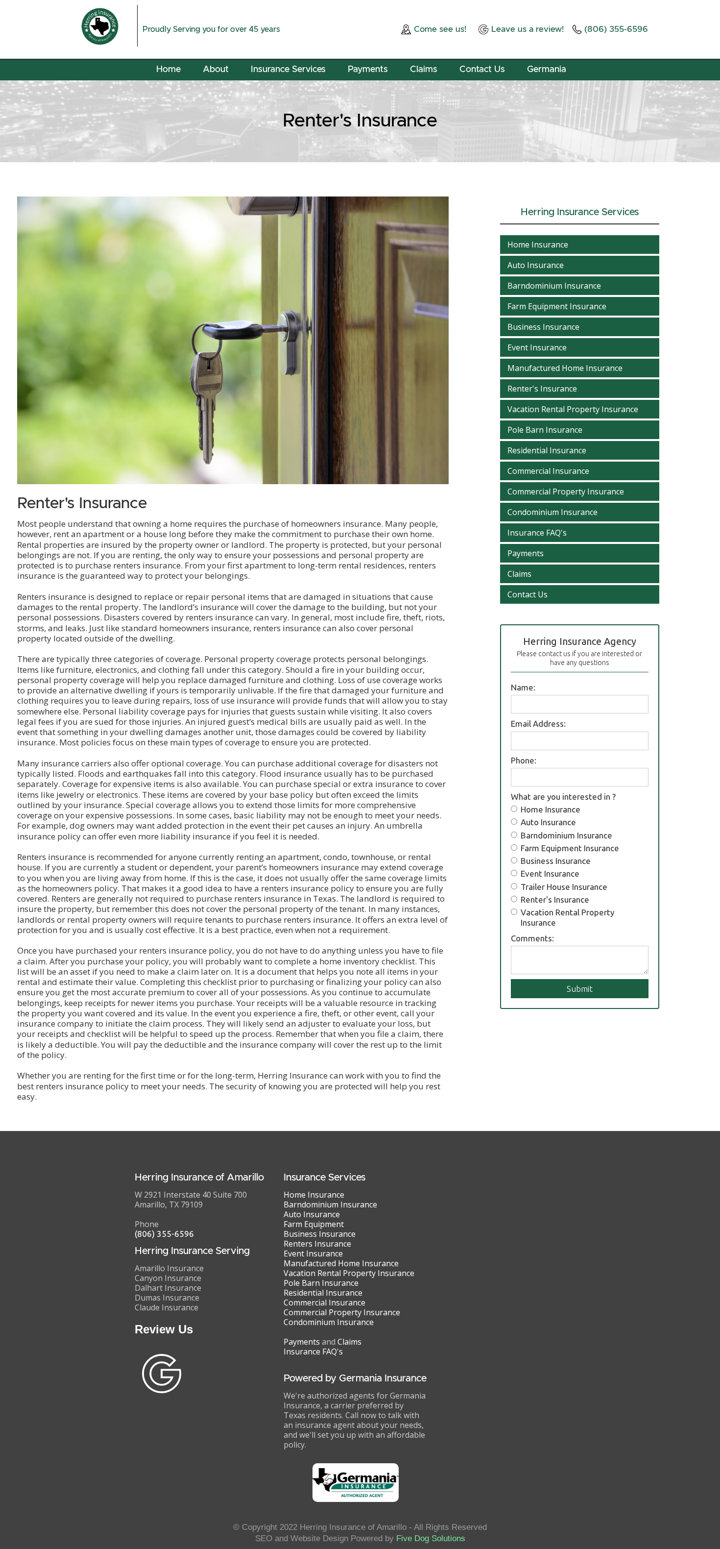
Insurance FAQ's (537, 532)
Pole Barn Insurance (544, 429)
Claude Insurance (166, 1307)
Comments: (532, 938)
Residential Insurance (546, 450)
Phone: (523, 760)
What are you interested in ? (563, 796)
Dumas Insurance (167, 1297)
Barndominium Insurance (554, 285)
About (216, 69)
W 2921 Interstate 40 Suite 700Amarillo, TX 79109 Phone (191, 1209)
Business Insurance (543, 326)
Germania (546, 69)
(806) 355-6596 (164, 1233)
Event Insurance (537, 347)
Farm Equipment (314, 1224)
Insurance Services (288, 69)
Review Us (164, 1329)
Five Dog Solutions (430, 1538)
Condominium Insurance (552, 512)
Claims (423, 69)
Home (168, 69)
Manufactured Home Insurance (565, 368)
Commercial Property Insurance (565, 491)
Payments (368, 69)
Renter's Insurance (542, 388)
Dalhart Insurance (168, 1287)
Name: (523, 687)
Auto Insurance (535, 265)
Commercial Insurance (548, 471)
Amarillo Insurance (169, 1268)
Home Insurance (537, 244)
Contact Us (482, 69)
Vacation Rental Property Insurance (572, 409)
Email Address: (538, 723)
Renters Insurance (317, 1243)
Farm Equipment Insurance (556, 306)
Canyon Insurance (168, 1278)
